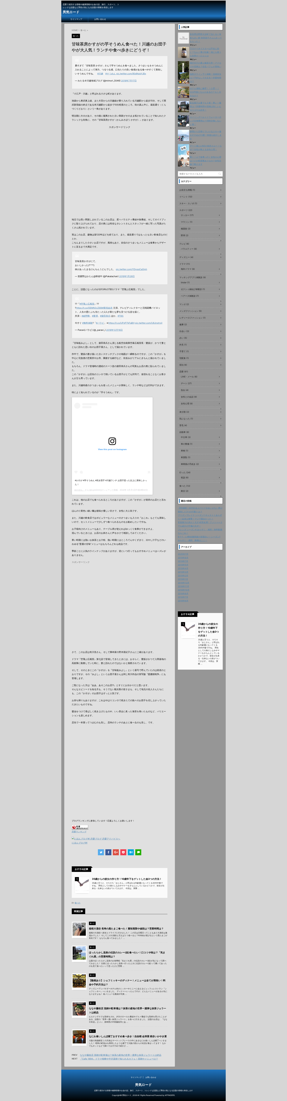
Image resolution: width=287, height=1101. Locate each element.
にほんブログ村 (79, 842)
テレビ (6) (184, 243)
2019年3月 (183, 572)
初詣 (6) (184, 477)
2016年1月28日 (127, 276)
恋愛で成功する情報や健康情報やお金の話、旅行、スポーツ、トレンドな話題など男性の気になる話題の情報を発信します (143, 1090)
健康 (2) (183, 324)
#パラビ (100, 323)
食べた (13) (184, 486)
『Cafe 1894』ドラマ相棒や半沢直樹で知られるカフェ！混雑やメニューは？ (119, 1058)
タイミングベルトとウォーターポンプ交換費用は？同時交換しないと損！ (205, 121)
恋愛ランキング (79, 831)
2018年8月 (183, 593)
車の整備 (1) (186, 444)
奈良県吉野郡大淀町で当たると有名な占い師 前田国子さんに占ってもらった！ (206, 38)
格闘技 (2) (185, 228)
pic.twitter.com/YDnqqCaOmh (131, 269)
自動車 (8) (184, 432)
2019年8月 (183, 557)
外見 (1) (183, 344)
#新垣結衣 (107, 307)
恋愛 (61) (183, 371)
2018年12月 (183, 582)
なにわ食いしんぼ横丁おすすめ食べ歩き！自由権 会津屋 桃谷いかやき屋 (128, 1036)
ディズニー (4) (186, 257)
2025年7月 (183, 554)
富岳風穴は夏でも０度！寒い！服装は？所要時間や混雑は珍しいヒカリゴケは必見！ (205, 106)
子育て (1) (184, 351)
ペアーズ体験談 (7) (190, 296)
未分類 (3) (184, 412)
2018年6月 (183, 600)
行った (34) (184, 472)
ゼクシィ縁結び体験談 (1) (193, 289)
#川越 (100, 73)
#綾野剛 (86, 315)
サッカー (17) (187, 215)
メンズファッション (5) (190, 311)
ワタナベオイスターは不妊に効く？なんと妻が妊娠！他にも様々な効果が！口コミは (205, 52)
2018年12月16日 (114, 330)
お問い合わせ (100, 19)
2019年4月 (183, 568)
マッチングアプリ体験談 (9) (192, 277)
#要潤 (95, 315)
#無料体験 (87, 323)
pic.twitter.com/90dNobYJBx (131, 73)
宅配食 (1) (184, 358)
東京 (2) (184, 491)
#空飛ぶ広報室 (87, 303)
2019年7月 (183, 561)
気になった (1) (186, 418)
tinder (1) (185, 282)
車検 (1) (184, 450)
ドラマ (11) (184, 264)
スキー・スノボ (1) (188, 203)
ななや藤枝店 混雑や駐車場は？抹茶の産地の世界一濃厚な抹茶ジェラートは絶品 (120, 1055)
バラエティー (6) (189, 249)
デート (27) (186, 383)
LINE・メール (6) (189, 376)
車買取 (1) (185, 457)
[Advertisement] (119, 150)
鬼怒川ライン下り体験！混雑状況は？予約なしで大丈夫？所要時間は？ (205, 78)
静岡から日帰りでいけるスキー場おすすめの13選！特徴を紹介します (206, 135)
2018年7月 (183, 597)
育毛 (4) (183, 425)
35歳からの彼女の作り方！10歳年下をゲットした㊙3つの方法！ (127, 878)
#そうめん (110, 73)
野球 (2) (184, 235)
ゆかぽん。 (79, 490)
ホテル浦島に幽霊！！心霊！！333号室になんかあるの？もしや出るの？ (205, 92)
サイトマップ (76, 19)
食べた (78, 903)
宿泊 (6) (183, 365)
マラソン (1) (186, 222)
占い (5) (183, 338)
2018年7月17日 (129, 80)
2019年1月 (183, 579)
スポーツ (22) (185, 210)
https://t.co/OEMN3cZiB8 (89, 307)
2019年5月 (183, 565)
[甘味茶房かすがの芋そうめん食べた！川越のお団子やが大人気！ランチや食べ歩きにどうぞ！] (131, 852)
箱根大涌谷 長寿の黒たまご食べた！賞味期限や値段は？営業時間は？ (126, 928)
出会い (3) (184, 331)
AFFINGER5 (170, 1095)
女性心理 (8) (187, 403)
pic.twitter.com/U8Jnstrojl (148, 323)
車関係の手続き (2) (190, 464)
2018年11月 (183, 586)
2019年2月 (183, 575)
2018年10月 (183, 590)
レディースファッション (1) (192, 317)
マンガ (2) (184, 304)
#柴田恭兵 (105, 315)
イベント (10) (185, 196)
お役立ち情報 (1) (187, 190)
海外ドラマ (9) (188, 269)
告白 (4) (184, 390)
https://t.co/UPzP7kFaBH (121, 323)
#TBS (120, 315)
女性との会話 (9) (189, 396)
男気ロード (71, 12)
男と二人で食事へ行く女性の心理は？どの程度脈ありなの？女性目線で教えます (205, 160)
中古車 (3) (186, 437)
